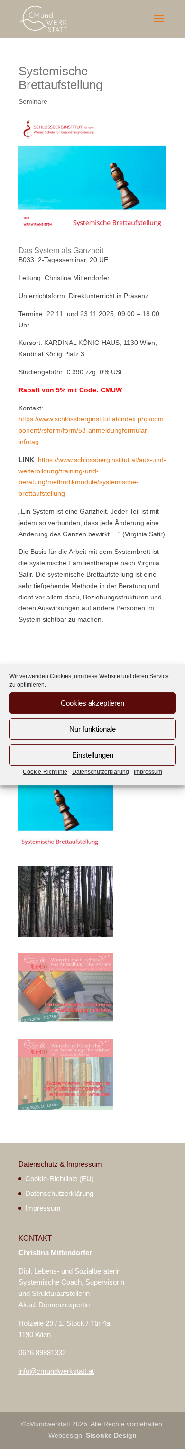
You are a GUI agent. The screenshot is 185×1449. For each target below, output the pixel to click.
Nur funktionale (92, 729)
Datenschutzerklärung (100, 772)
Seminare (32, 101)
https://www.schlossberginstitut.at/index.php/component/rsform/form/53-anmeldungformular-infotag (91, 430)
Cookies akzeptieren (92, 703)
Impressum (148, 772)
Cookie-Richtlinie (45, 772)
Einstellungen (92, 755)
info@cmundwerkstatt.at (56, 1371)
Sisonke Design (111, 1435)
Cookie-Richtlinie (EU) (59, 1179)
